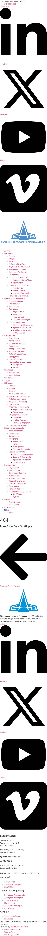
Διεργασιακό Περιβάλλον (19, 267)
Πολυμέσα (8, 370)
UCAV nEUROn (19, 333)
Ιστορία (12, 259)
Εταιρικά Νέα (9, 335)
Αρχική (7, 251)
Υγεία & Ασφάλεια (20, 290)
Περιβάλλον (18, 288)
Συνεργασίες (14, 275)
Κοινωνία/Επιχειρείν (21, 293)
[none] (25, 511)
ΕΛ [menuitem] (7, 510)
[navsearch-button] (0, 515)
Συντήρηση (13, 309)
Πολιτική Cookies (16, 359)
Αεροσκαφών (18, 312)
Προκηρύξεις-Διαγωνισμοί (20, 362)
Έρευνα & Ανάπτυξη (17, 322)
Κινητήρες (17, 314)
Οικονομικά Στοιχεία (17, 343)
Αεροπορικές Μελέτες (22, 280)
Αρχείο (16, 367)
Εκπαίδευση (14, 306)
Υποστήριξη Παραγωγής (19, 277)
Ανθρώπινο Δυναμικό (17, 269)
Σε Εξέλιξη (17, 364)
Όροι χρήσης (14, 357)
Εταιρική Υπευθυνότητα (18, 285)
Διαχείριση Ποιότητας (18, 272)
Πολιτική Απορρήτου (17, 354)
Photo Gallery (14, 372)
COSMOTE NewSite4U (19, 927)
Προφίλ (12, 256)
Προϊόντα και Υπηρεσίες (14, 298)
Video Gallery (14, 375)
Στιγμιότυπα (14, 338)
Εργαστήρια (18, 282)
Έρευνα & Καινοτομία (22, 327)
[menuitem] (6, 510)
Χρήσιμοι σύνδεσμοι (17, 349)
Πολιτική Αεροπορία (21, 319)
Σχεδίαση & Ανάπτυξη (22, 330)
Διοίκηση (12, 261)
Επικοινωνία (9, 378)
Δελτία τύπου (14, 341)
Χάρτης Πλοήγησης (17, 351)
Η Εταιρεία (8, 253)
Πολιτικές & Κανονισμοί (18, 296)
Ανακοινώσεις (14, 346)
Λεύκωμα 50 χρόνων (17, 264)
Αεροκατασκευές (16, 301)
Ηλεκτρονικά (14, 304)
